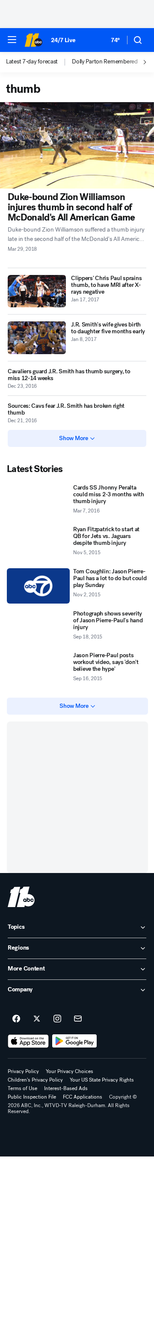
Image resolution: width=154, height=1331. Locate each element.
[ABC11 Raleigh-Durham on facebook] (16, 1019)
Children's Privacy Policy (35, 1079)
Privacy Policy (23, 1071)
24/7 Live (63, 40)
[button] (12, 39)
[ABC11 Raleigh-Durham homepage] (33, 40)
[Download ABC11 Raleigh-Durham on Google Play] (74, 1041)
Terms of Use (22, 1088)
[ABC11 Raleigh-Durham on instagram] (57, 1019)
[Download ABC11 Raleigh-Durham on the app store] (28, 1041)
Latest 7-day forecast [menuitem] (32, 62)
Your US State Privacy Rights (102, 1079)
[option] (39, 62)
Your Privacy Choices (69, 1071)
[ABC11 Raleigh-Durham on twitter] (36, 1019)
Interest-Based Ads (66, 1088)
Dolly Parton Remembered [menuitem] (105, 62)
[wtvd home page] (21, 897)
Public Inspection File (32, 1096)
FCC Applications (82, 1096)
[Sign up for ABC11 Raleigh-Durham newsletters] (77, 1019)
